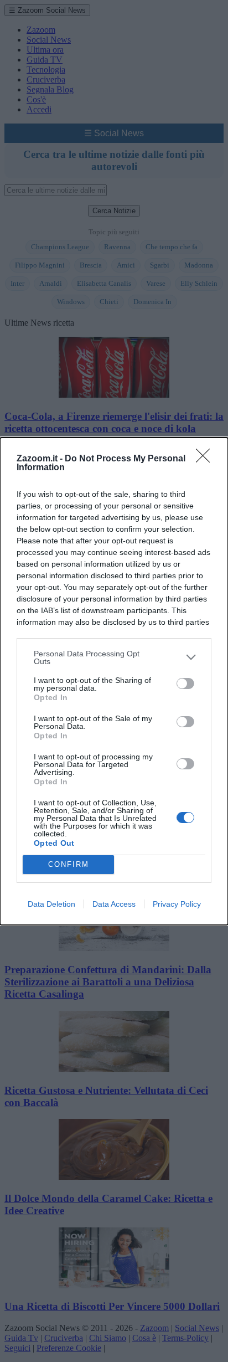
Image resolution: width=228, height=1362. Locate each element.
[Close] (206, 459)
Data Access (114, 904)
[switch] (185, 683)
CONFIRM (68, 864)
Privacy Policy (177, 904)
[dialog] (114, 681)
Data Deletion (51, 904)
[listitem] (114, 657)
